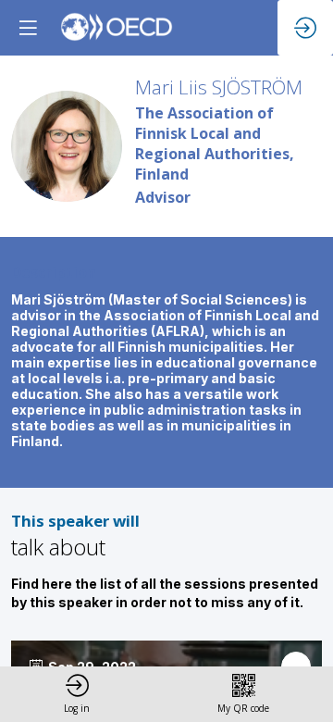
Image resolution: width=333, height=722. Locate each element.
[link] (77, 694)
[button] (28, 28)
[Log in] (305, 28)
